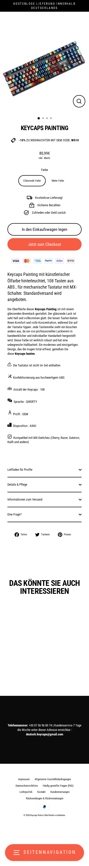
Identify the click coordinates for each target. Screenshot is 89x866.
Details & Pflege (17, 484)
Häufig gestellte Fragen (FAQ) (58, 785)
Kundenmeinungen (59, 792)
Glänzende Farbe (32, 180)
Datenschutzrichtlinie (27, 785)
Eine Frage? (14, 514)
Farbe (44, 170)
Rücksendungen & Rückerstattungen (44, 798)
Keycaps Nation (37, 815)
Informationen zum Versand (24, 499)
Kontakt (41, 792)
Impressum (24, 779)
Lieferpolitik (26, 792)
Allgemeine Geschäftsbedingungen (53, 779)
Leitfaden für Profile (19, 469)
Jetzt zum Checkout (44, 244)
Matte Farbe (58, 180)
